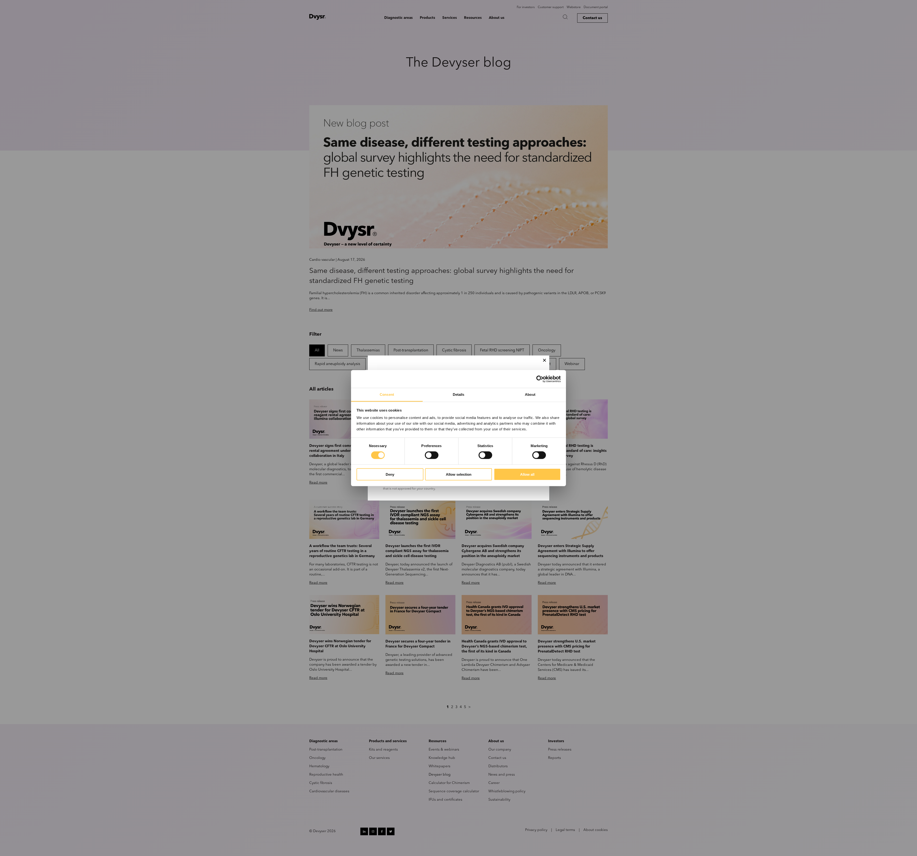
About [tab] (530, 394)
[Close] (544, 360)
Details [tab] (458, 394)
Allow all (527, 474)
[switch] (431, 455)
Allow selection (458, 474)
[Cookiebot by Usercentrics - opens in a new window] (540, 378)
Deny (390, 474)
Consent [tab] (387, 394)
